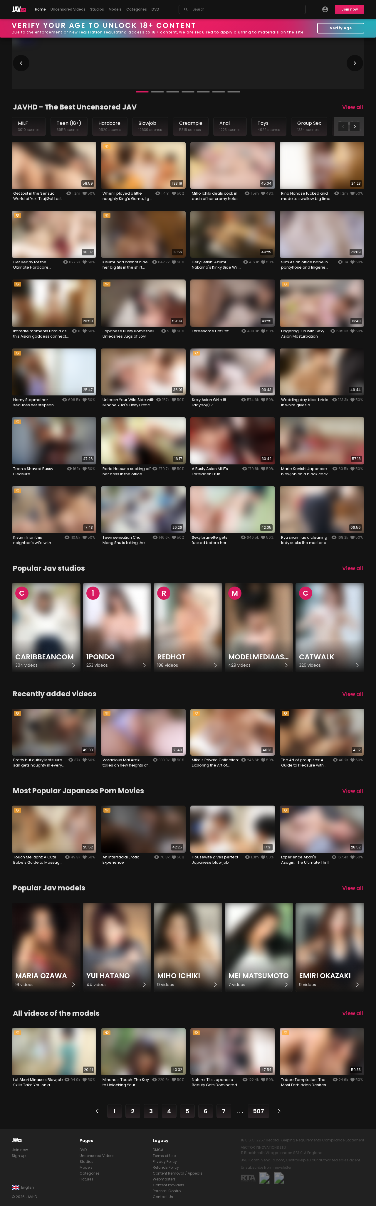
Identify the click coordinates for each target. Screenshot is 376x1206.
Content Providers (168, 1185)
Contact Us (163, 1196)
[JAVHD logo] (19, 9)
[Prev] (97, 1111)
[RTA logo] (248, 1178)
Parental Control (167, 1190)
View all (352, 107)
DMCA (158, 1149)
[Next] (279, 1111)
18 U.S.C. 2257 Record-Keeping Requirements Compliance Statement (302, 1140)
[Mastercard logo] (264, 1178)
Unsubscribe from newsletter (266, 1167)
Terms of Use (164, 1155)
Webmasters (164, 1179)
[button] (142, 91)
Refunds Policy (166, 1167)
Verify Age (341, 28)
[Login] (325, 9)
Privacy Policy (165, 1161)
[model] (46, 947)
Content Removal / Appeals (177, 1173)
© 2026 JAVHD (24, 1196)
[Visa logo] (279, 1178)
